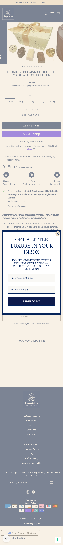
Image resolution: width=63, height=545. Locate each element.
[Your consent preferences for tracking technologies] (58, 540)
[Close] (57, 233)
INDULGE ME (31, 301)
